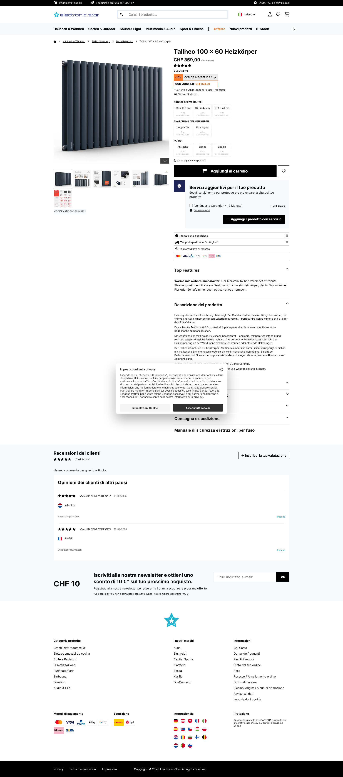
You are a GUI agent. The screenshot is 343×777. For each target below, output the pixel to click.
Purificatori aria (64, 670)
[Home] (58, 41)
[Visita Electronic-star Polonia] (204, 729)
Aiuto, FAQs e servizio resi (274, 2)
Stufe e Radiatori (65, 659)
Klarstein (179, 665)
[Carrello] (287, 14)
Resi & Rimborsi (244, 659)
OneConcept (182, 682)
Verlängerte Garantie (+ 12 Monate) (218, 205)
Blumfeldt (180, 653)
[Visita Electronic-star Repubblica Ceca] (190, 729)
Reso (237, 670)
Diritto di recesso (245, 682)
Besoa (178, 670)
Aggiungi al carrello (229, 171)
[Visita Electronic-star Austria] (183, 721)
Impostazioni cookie (247, 699)
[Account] (270, 14)
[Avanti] (294, 29)
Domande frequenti (247, 653)
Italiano (248, 14)
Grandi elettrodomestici (70, 648)
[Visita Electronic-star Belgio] (204, 737)
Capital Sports (183, 659)
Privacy (59, 769)
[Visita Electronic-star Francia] (197, 721)
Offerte (219, 29)
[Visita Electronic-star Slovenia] (190, 745)
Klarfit (178, 676)
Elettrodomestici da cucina (72, 653)
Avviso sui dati (243, 693)
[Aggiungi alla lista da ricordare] (283, 171)
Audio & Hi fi (62, 688)
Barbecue (60, 676)
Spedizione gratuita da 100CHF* (115, 2)
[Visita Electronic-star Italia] (204, 721)
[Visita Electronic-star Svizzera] (190, 721)
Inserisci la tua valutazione (265, 455)
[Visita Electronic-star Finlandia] (197, 737)
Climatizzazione (64, 665)
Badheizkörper (124, 41)
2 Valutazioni (181, 70)
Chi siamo (240, 648)
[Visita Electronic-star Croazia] (176, 737)
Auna (177, 648)
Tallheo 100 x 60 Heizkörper (155, 41)
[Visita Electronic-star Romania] (183, 737)
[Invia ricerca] (121, 14)
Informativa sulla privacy (246, 723)
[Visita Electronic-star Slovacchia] (183, 729)
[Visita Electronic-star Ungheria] (197, 729)
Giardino (59, 682)
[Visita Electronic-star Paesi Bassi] (176, 745)
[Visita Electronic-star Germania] (176, 721)
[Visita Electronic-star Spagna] (176, 729)
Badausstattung (101, 41)
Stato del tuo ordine (247, 665)
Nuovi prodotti (241, 29)
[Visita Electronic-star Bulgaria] (190, 737)
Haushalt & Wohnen (74, 41)
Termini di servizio (272, 723)
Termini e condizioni (82, 769)
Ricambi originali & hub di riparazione (259, 688)
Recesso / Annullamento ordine (255, 676)
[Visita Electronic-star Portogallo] (183, 745)
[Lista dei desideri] (278, 14)
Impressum (109, 769)
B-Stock (262, 29)
